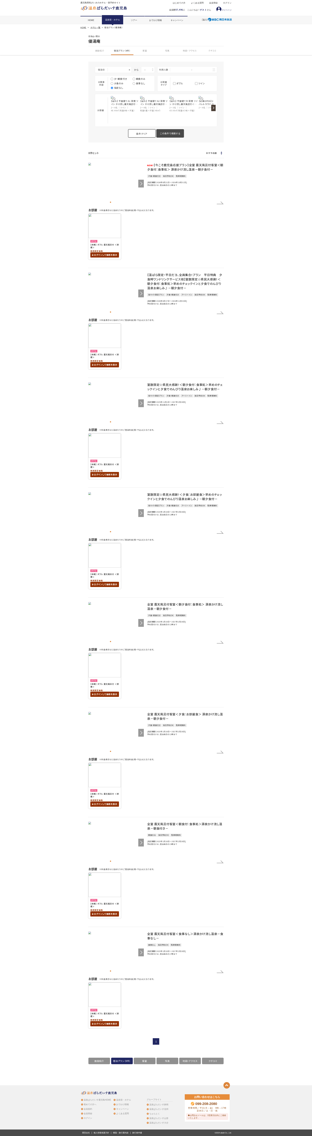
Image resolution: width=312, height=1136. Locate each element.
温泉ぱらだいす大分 (158, 1123)
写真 (167, 50)
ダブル (179, 83)
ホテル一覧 (95, 27)
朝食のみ (140, 78)
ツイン (201, 83)
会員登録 (213, 3)
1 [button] (110, 202)
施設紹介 (99, 50)
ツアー (134, 20)
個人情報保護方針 (101, 1133)
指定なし (118, 87)
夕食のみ (119, 83)
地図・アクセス (190, 50)
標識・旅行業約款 (121, 1133)
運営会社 (86, 1133)
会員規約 (88, 1109)
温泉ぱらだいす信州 (158, 1109)
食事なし (140, 83)
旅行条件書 (137, 1133)
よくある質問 (197, 3)
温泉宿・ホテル (112, 20)
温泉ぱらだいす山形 (158, 1118)
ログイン (227, 3)
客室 (145, 50)
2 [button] (113, 202)
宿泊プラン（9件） (122, 50)
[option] (125, 104)
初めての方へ (90, 1104)
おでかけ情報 (155, 20)
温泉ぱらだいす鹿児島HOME (97, 1100)
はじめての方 (179, 3)
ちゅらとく (154, 1113)
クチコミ (212, 50)
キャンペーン (177, 20)
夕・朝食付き (120, 78)
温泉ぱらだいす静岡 (158, 1104)
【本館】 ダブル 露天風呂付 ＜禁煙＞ (104, 246)
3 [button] (116, 202)
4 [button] (118, 202)
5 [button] (121, 202)
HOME (91, 20)
